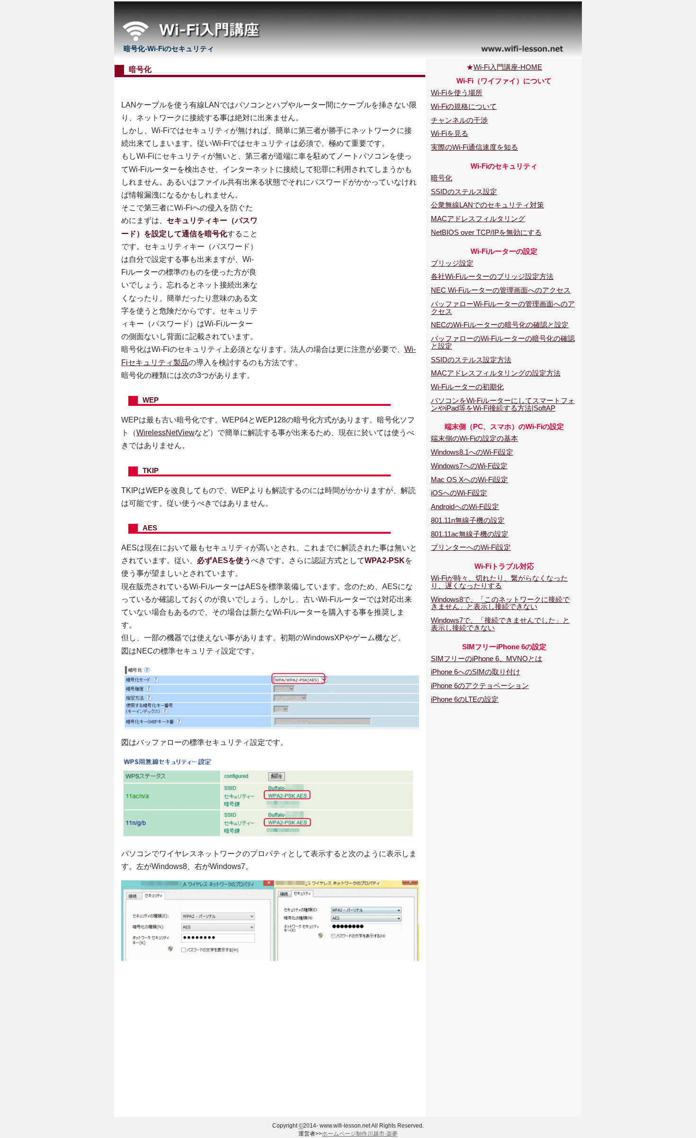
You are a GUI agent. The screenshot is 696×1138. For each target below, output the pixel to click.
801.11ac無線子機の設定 (470, 534)
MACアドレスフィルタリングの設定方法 (496, 373)
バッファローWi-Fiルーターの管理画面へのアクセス (503, 307)
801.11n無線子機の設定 (468, 520)
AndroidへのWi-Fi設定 (465, 506)
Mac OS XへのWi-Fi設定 (469, 479)
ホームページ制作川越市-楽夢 (360, 1133)
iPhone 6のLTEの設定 (465, 699)
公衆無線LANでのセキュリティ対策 (487, 205)
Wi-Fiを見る (449, 133)
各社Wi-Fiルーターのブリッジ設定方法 (492, 276)
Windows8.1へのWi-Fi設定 (472, 452)
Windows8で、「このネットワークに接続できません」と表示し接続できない (500, 603)
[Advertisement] (270, 87)
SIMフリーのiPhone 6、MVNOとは (486, 658)
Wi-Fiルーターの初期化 (467, 387)
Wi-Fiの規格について (464, 106)
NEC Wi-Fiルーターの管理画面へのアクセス (501, 290)
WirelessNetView (165, 433)
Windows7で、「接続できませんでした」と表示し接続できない (500, 624)
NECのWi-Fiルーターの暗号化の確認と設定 (500, 325)
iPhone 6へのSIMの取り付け (475, 672)
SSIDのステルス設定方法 (471, 360)
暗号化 (441, 178)
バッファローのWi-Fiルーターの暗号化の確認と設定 (503, 342)
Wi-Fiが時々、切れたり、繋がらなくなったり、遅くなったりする (499, 582)
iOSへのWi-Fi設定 (459, 493)
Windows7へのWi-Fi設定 (469, 466)
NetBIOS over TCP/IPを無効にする (486, 232)
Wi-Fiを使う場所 (456, 93)
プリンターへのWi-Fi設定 (471, 547)
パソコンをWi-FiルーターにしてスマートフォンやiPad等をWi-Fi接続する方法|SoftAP (503, 404)
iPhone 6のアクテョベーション (480, 685)
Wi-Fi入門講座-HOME (507, 67)
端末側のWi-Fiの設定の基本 (474, 438)
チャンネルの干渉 (459, 120)
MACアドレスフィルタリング (478, 219)
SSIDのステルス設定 (464, 192)
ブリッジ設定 (452, 263)
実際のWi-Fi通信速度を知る (474, 147)
